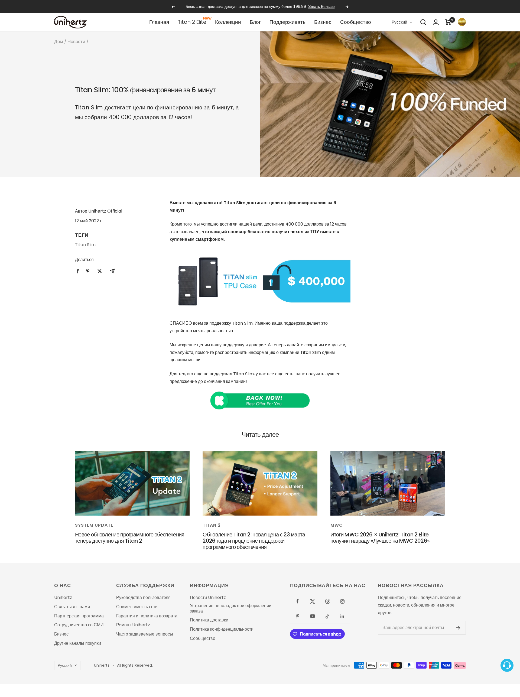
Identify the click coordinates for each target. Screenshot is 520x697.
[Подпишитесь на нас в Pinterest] (297, 616)
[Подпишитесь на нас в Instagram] (342, 601)
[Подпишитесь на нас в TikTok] (327, 616)
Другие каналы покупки (77, 643)
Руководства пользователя (143, 597)
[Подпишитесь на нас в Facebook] (297, 601)
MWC (336, 525)
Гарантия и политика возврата (146, 616)
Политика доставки (209, 620)
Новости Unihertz (208, 597)
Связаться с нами (72, 607)
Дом (58, 41)
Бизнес (323, 22)
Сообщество (355, 22)
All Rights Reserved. (135, 665)
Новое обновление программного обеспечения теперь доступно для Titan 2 (129, 538)
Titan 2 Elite (192, 22)
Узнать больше (321, 6)
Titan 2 (212, 525)
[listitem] (78, 271)
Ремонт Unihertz (133, 625)
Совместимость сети (137, 607)
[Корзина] (448, 22)
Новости (76, 41)
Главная (159, 22)
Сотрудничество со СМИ (79, 625)
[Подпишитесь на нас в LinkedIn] (342, 616)
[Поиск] (423, 22)
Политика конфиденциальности (221, 629)
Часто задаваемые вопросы (144, 634)
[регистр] (458, 628)
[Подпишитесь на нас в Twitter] (312, 601)
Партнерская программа (79, 616)
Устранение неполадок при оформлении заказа (230, 608)
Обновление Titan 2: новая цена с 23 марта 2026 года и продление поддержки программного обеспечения (254, 541)
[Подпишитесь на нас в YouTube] (312, 616)
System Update (94, 525)
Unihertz (63, 597)
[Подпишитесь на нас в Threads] (327, 601)
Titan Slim (85, 245)
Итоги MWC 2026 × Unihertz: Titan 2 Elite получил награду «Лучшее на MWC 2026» (380, 538)
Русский (399, 22)
